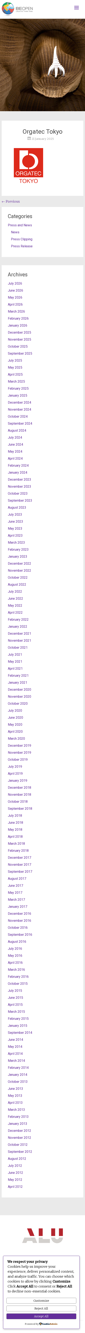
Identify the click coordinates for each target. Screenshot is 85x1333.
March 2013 (16, 1110)
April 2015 (15, 1005)
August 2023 (17, 507)
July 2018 (15, 816)
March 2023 (16, 542)
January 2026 (17, 325)
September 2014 (20, 1033)
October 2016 (18, 928)
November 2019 (19, 753)
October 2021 (18, 648)
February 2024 (18, 465)
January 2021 (17, 683)
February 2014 (18, 1068)
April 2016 (15, 963)
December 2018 (19, 788)
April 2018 (15, 837)
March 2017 (16, 900)
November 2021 (19, 641)
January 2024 (17, 472)
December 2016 (19, 914)
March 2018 (16, 844)
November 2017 (19, 865)
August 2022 (17, 584)
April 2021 (15, 669)
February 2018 (18, 851)
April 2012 (15, 1187)
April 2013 (15, 1103)
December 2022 (19, 563)
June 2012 (15, 1173)
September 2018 (20, 809)
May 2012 (15, 1180)
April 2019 (15, 774)
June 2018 (15, 823)
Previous (11, 201)
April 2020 (15, 732)
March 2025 (16, 381)
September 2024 (20, 423)
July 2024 (15, 437)
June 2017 (15, 886)
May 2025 (15, 367)
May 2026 (15, 297)
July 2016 (15, 949)
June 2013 (15, 1089)
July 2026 (15, 283)
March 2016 (16, 970)
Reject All (41, 1308)
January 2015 (17, 1026)
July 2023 (15, 514)
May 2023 (15, 528)
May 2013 (15, 1096)
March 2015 (16, 1012)
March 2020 (16, 739)
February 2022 (18, 620)
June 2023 (15, 521)
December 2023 (19, 479)
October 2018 (18, 802)
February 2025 (18, 388)
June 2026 (15, 290)
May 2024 (15, 451)
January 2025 (17, 395)
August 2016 (17, 942)
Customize (41, 1301)
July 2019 (15, 767)
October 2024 (18, 416)
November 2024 (19, 409)
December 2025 (19, 332)
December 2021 (19, 634)
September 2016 (20, 935)
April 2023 (15, 535)
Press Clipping (21, 239)
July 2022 (15, 591)
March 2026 (16, 311)
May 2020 (15, 725)
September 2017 (20, 872)
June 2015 (15, 998)
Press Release (22, 246)
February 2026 (18, 318)
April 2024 (15, 458)
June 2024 (15, 444)
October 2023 (18, 493)
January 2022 (17, 627)
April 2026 (15, 304)
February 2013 (18, 1117)
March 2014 (16, 1061)
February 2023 (18, 549)
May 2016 (15, 956)
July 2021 (15, 655)
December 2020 (19, 690)
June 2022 (15, 598)
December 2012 (19, 1131)
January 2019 (17, 781)
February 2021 (18, 676)
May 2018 (15, 830)
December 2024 (19, 402)
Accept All (41, 1316)
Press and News (20, 225)
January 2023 (17, 556)
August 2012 (17, 1159)
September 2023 (20, 500)
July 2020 (15, 711)
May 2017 (15, 893)
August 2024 (17, 430)
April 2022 (15, 613)
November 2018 (19, 795)
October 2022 (18, 577)
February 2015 (18, 1019)
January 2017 (17, 907)
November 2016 (19, 921)
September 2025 (20, 353)
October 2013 (18, 1082)
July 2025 (15, 360)
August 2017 (17, 879)
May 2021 (15, 662)
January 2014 (17, 1075)
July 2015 (15, 991)
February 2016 (18, 977)
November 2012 (19, 1138)
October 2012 (18, 1145)
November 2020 (19, 697)
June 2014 (15, 1040)
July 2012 (15, 1166)
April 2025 (15, 374)
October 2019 (18, 760)
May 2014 (15, 1047)
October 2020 (18, 704)
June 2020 (15, 718)
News (15, 232)
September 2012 (20, 1152)
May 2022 (15, 606)
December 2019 (19, 746)
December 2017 (19, 858)
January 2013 (17, 1124)
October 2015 (18, 984)
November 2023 (19, 486)
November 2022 (19, 570)
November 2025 (19, 339)
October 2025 (18, 346)
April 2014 (15, 1054)
